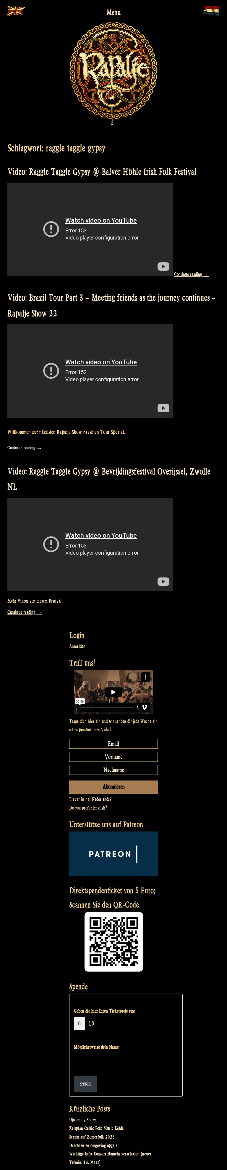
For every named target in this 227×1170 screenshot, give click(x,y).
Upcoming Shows (82, 1120)
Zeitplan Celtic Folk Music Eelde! (96, 1128)
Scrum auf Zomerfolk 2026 (92, 1137)
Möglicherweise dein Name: (96, 1047)
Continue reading (191, 274)
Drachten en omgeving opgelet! (94, 1145)
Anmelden (77, 646)
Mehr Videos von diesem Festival (34, 601)
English (99, 808)
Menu (113, 12)
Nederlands (101, 799)
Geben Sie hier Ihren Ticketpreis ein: (104, 1011)
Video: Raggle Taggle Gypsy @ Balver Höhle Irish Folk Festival (101, 172)
